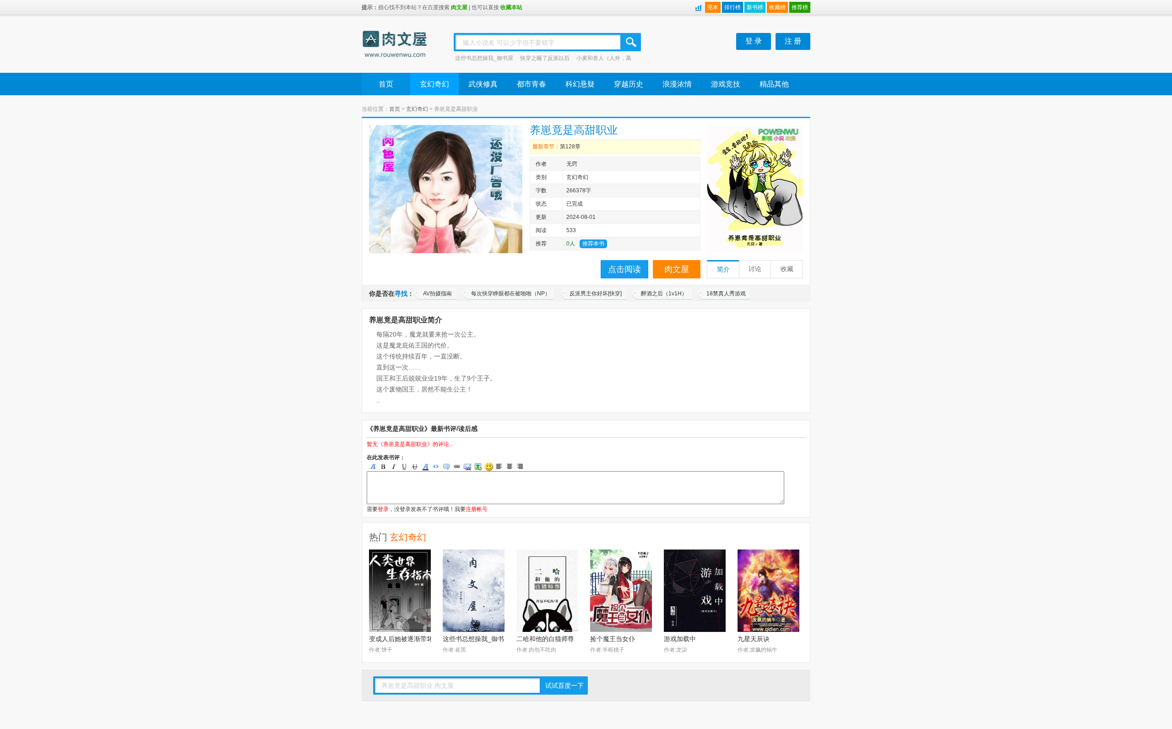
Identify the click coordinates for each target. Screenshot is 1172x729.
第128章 (570, 146)
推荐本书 (593, 243)
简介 (723, 269)
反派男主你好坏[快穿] (596, 293)
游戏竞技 (725, 84)
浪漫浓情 (677, 84)
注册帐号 (477, 509)
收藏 (787, 269)
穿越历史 (628, 84)
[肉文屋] (395, 45)
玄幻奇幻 (434, 84)
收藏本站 (511, 7)
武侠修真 (483, 84)
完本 (712, 7)
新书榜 (755, 7)
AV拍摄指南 (437, 293)
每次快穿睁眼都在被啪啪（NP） (510, 293)
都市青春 (531, 84)
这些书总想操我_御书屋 (484, 58)
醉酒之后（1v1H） (664, 293)
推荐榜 (800, 7)
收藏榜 (777, 7)
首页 (386, 84)
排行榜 (732, 7)
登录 (383, 509)
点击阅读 (624, 269)
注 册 (793, 41)
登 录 (753, 41)
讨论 (755, 269)
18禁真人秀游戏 (726, 293)
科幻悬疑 (580, 84)
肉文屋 (459, 7)
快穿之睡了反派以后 (545, 58)
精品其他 (774, 84)
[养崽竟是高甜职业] (755, 189)
